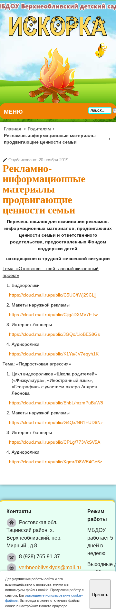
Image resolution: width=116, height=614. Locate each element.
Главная (12, 128)
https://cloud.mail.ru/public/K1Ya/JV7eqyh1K (54, 353)
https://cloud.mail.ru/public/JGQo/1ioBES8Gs (54, 334)
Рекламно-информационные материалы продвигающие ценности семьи (44, 189)
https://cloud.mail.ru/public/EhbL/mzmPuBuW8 (56, 402)
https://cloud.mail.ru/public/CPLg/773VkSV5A (54, 442)
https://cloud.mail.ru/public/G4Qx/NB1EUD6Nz (56, 422)
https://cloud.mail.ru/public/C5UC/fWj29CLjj (52, 295)
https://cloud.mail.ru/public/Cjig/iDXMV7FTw (53, 314)
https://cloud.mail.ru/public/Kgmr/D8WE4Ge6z (55, 461)
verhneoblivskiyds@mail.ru (50, 567)
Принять (100, 594)
